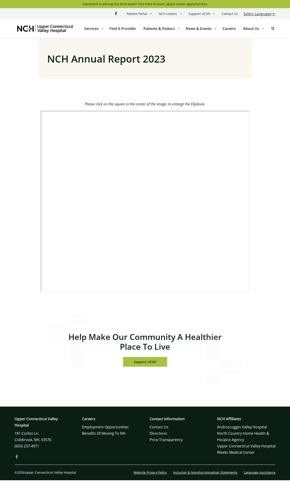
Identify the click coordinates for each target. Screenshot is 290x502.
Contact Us (230, 14)
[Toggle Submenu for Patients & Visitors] (178, 28)
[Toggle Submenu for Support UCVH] (214, 14)
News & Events (199, 28)
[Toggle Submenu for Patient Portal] (151, 14)
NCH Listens (168, 14)
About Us (251, 28)
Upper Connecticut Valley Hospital (246, 446)
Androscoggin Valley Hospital (242, 426)
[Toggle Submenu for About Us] (263, 28)
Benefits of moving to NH (104, 433)
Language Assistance (260, 472)
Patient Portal (137, 14)
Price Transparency (166, 439)
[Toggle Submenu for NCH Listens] (181, 14)
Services (91, 28)
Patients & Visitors (159, 28)
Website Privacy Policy (150, 472)
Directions (158, 433)
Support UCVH (199, 14)
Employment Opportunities (105, 426)
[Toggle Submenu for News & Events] (215, 28)
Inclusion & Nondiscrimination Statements (205, 472)
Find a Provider (122, 28)
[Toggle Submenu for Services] (102, 28)
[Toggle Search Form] (273, 28)
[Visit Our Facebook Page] (116, 13)
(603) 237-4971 (26, 446)
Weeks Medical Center (236, 452)
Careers (229, 28)
